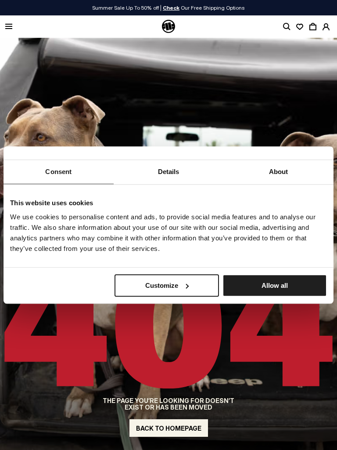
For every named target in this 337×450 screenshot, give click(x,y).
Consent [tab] (58, 171)
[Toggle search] (286, 27)
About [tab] (278, 171)
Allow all (275, 285)
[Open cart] (312, 27)
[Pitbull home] (168, 27)
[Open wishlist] (299, 27)
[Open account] (326, 27)
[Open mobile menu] (8, 27)
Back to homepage (168, 428)
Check (171, 7)
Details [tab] (168, 171)
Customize (161, 285)
